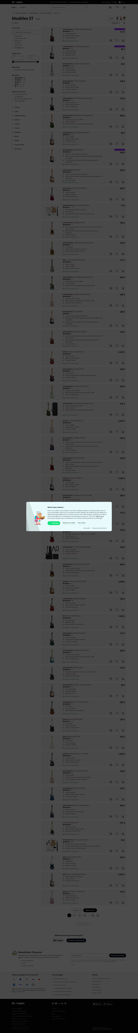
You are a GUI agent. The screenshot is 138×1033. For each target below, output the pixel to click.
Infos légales (86, 528)
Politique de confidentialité (99, 528)
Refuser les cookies (69, 523)
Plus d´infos (81, 523)
